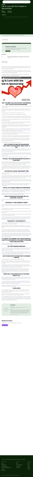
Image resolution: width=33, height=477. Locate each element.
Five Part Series (4, 329)
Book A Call (3, 470)
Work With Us (4, 464)
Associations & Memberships (6, 467)
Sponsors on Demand (10, 46)
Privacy (28, 466)
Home (3, 463)
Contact (28, 463)
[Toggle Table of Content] (30, 40)
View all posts (5, 325)
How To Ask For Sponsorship (11, 329)
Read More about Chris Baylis (14, 314)
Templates (18, 464)
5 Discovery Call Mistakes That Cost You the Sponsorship (13, 357)
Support (28, 464)
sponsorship (19, 281)
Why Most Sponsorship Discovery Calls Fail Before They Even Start (18, 56)
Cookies (28, 467)
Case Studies (18, 466)
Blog (17, 463)
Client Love (18, 467)
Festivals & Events (4, 466)
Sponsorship (4, 14)
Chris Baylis (3, 338)
